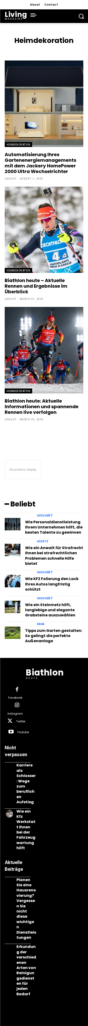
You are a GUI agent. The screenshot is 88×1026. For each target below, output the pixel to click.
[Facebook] (17, 689)
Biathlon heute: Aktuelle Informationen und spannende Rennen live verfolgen (41, 406)
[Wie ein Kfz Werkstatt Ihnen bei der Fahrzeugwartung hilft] (9, 814)
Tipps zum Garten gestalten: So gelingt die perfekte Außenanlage (53, 636)
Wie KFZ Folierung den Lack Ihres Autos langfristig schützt (52, 584)
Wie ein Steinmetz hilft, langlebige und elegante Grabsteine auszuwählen (50, 610)
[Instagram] (17, 705)
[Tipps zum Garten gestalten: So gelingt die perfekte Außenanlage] (12, 632)
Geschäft (45, 515)
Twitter (20, 721)
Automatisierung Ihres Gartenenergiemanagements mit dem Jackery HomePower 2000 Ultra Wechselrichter (40, 163)
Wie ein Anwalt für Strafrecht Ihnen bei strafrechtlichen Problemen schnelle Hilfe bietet (54, 555)
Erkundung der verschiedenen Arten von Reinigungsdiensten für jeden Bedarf (26, 970)
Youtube (23, 732)
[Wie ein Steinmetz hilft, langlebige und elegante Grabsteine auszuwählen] (12, 607)
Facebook (15, 698)
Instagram (15, 714)
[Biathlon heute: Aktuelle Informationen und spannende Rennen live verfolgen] (44, 350)
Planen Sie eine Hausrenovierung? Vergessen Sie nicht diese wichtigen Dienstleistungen (26, 908)
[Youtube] (11, 732)
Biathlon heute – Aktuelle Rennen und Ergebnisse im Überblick (36, 286)
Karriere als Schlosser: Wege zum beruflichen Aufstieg (26, 783)
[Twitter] (10, 721)
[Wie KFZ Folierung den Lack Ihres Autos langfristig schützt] (12, 581)
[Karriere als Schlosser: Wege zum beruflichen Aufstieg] (9, 767)
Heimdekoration (18, 144)
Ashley (10, 178)
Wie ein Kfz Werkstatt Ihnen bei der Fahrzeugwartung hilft (25, 830)
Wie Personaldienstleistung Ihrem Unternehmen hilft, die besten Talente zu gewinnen (54, 527)
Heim (40, 624)
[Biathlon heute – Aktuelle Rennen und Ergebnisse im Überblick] (44, 230)
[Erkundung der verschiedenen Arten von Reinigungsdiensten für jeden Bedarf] (9, 949)
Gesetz (42, 541)
